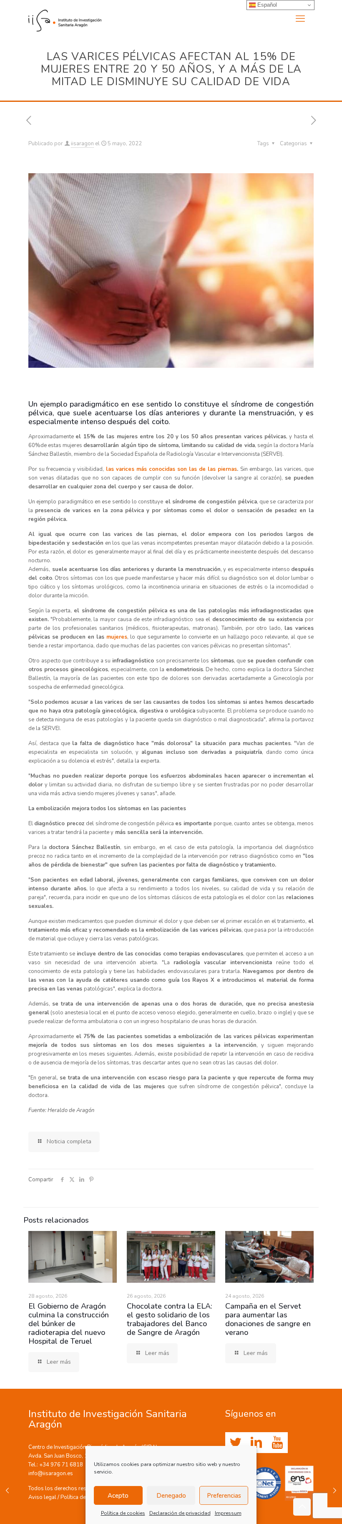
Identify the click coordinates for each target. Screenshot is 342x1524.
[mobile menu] (300, 19)
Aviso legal (42, 1497)
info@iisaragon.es (50, 1473)
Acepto (118, 1495)
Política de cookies (123, 1513)
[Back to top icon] (302, 1507)
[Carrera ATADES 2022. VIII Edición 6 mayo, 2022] (334, 1490)
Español (266, 5)
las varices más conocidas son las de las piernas (171, 469)
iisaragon (82, 143)
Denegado (171, 1495)
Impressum (228, 1513)
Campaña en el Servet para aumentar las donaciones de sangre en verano (268, 1319)
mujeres (116, 637)
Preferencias (224, 1495)
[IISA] (64, 19)
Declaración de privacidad (180, 1513)
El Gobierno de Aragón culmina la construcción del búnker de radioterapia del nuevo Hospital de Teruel (68, 1323)
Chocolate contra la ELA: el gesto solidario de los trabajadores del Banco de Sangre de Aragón (169, 1319)
